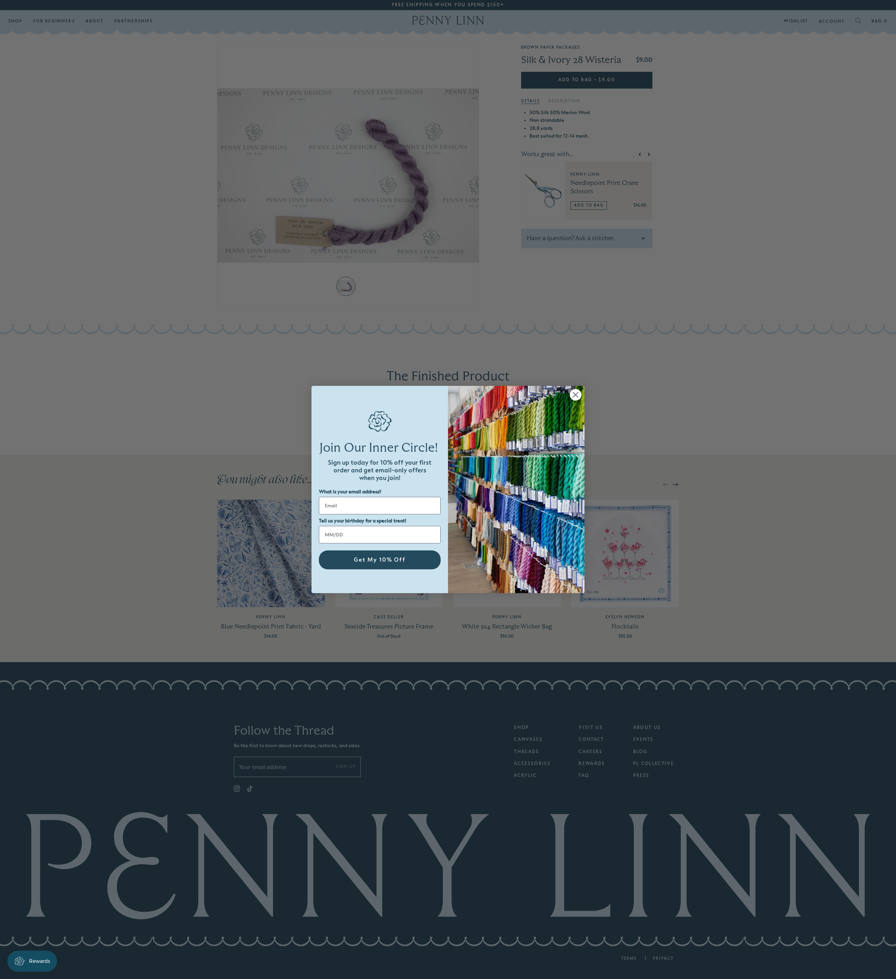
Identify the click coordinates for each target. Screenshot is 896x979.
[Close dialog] (575, 395)
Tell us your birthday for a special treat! (362, 521)
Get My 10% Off (380, 559)
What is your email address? (350, 492)
